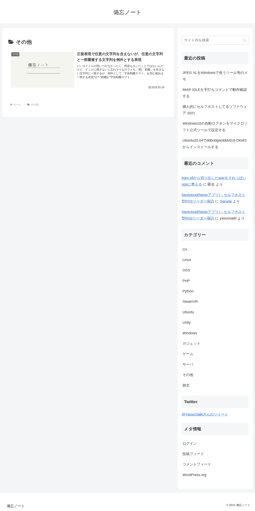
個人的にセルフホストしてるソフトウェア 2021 (214, 110)
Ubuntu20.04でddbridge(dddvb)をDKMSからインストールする (214, 143)
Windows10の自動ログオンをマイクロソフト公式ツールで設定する (215, 126)
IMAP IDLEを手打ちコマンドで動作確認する (214, 93)
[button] (244, 40)
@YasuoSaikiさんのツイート (205, 414)
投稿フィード (193, 454)
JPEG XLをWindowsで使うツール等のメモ (215, 76)
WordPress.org (194, 475)
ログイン (189, 444)
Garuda (226, 201)
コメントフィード (196, 464)
